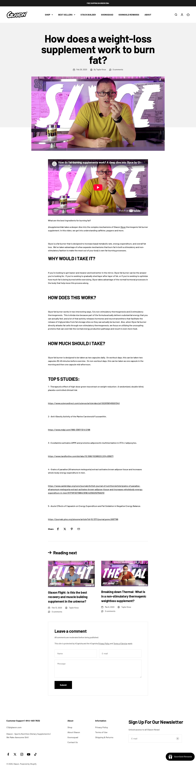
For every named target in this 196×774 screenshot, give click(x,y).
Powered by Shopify (28, 764)
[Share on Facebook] (58, 529)
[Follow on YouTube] (28, 754)
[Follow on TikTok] (35, 754)
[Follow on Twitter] (15, 754)
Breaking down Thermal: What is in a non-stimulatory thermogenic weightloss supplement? (123, 596)
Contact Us (72, 742)
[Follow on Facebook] (8, 754)
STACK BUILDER (88, 14)
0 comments (118, 69)
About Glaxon (73, 732)
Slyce (123, 227)
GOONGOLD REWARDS (129, 14)
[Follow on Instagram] (22, 754)
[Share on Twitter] (64, 529)
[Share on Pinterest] (71, 529)
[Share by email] (78, 529)
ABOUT (148, 14)
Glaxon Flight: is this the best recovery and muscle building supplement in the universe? (67, 596)
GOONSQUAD (107, 14)
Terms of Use (101, 732)
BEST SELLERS (65, 14)
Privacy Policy (104, 643)
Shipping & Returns (104, 737)
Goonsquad (72, 737)
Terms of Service (120, 643)
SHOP (47, 14)
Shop (69, 727)
